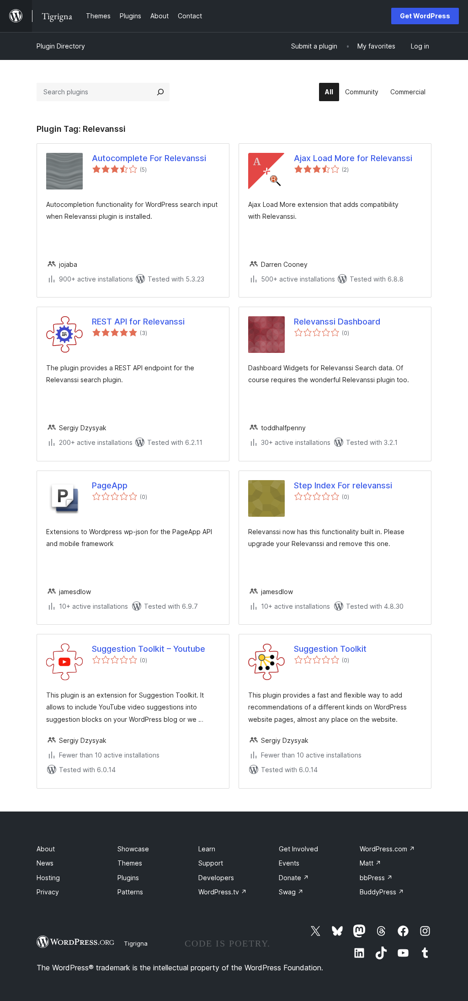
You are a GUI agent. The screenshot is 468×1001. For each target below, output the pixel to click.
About (46, 849)
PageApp (110, 485)
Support (210, 863)
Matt (370, 863)
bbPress (376, 878)
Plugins (128, 878)
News (45, 863)
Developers (216, 878)
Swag (291, 892)
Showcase (133, 849)
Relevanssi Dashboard (337, 321)
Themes (129, 863)
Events (289, 863)
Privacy (48, 892)
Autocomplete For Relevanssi (149, 158)
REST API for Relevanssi (138, 321)
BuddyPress (382, 892)
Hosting (48, 878)
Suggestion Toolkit (330, 649)
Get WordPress (425, 16)
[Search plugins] (160, 92)
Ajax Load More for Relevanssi (353, 158)
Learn (206, 849)
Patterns (130, 892)
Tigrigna (136, 943)
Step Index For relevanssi (343, 485)
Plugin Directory (61, 46)
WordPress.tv (222, 892)
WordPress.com (387, 849)
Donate (294, 878)
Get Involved (298, 849)
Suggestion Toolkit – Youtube (148, 649)
